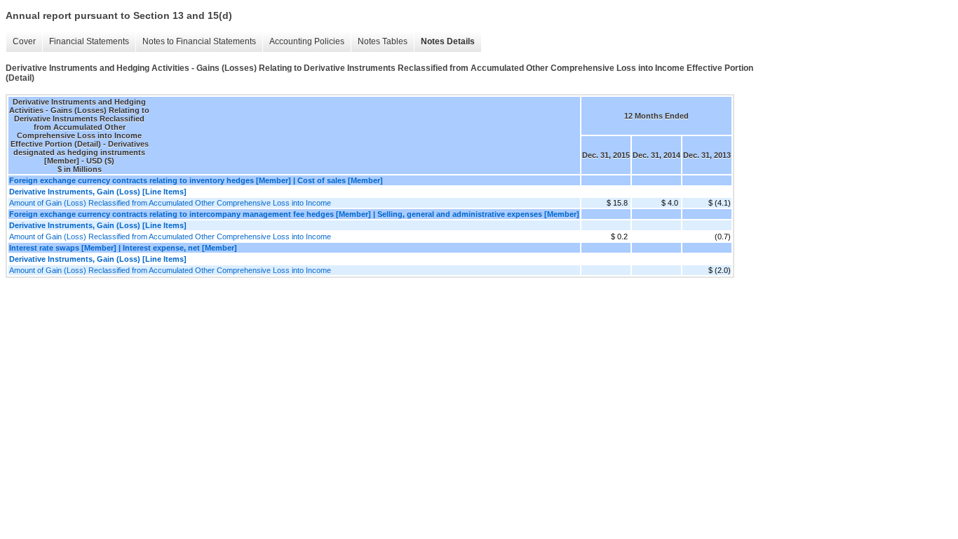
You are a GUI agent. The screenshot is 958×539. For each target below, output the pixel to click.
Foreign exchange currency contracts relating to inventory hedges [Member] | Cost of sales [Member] (196, 180)
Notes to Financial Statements (199, 41)
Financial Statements (89, 41)
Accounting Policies (306, 41)
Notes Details (448, 41)
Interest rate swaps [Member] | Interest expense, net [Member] (123, 248)
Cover (24, 41)
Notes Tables (382, 41)
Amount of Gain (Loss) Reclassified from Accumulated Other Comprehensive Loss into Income (170, 203)
